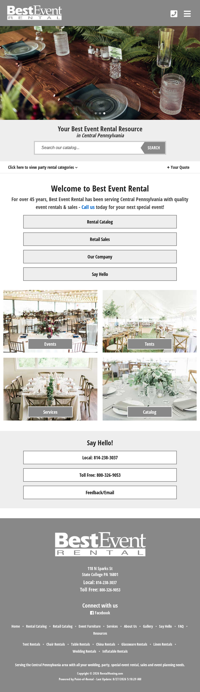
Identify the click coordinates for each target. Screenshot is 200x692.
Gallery (148, 626)
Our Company (100, 257)
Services (112, 626)
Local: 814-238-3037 (100, 457)
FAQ (181, 626)
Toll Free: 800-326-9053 (100, 475)
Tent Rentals (31, 644)
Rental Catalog (100, 222)
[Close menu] (187, 14)
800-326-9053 (109, 590)
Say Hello (100, 274)
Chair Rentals (55, 644)
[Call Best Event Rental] (174, 14)
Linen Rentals (162, 644)
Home (15, 626)
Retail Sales (100, 239)
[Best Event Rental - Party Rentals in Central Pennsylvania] (34, 13)
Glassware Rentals (134, 644)
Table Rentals (80, 644)
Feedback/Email (100, 492)
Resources (100, 633)
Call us (88, 207)
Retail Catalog (62, 626)
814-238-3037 (106, 582)
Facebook (102, 613)
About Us (130, 626)
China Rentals (105, 644)
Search (154, 148)
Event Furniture (90, 626)
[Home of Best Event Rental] (100, 561)
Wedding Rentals (84, 651)
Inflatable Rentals (115, 651)
